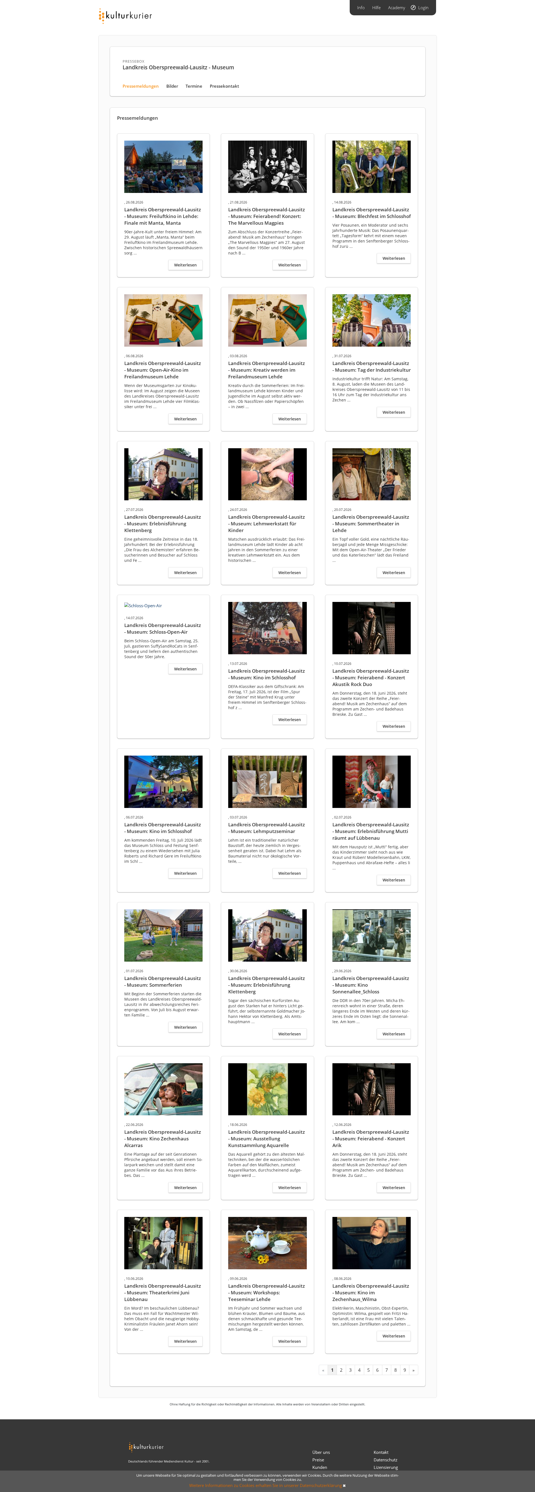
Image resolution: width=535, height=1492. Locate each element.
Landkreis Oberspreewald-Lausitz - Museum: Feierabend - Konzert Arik (370, 1138)
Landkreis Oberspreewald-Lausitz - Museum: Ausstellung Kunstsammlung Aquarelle (266, 1138)
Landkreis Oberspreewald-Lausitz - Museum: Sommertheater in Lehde (370, 523)
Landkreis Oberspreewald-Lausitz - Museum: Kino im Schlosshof (266, 674)
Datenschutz (385, 1459)
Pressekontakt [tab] (224, 86)
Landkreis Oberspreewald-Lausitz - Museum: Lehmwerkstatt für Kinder (266, 523)
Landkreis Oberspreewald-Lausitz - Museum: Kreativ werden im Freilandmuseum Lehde (266, 370)
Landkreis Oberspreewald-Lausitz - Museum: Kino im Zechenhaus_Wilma (370, 1292)
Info (361, 7)
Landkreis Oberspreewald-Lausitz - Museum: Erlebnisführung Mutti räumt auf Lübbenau (370, 831)
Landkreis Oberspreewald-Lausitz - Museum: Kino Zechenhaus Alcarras (162, 1138)
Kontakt (381, 1452)
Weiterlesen (185, 265)
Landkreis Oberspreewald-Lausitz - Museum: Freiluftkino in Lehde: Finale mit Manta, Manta (162, 216)
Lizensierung (386, 1467)
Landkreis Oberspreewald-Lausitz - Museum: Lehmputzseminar (266, 827)
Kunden (319, 1467)
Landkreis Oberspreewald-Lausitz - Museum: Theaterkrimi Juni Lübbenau (162, 1292)
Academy (396, 7)
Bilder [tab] (172, 86)
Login (423, 7)
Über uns (321, 1452)
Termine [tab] (194, 86)
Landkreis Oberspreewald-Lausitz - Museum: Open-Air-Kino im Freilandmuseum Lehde (162, 370)
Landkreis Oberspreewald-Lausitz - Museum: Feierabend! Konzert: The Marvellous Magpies (266, 216)
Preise (318, 1459)
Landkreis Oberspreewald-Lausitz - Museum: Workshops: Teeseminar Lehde (266, 1292)
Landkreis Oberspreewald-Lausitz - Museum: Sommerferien (162, 981)
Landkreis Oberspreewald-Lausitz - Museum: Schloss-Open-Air (162, 628)
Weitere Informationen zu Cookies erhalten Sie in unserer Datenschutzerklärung (265, 1485)
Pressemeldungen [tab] (141, 86)
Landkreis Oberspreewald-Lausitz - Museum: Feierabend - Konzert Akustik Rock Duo (370, 677)
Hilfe (376, 7)
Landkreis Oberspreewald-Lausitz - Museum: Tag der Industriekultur (371, 366)
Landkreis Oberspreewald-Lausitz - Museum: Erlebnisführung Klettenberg (162, 523)
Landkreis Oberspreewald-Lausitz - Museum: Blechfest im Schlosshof (371, 212)
